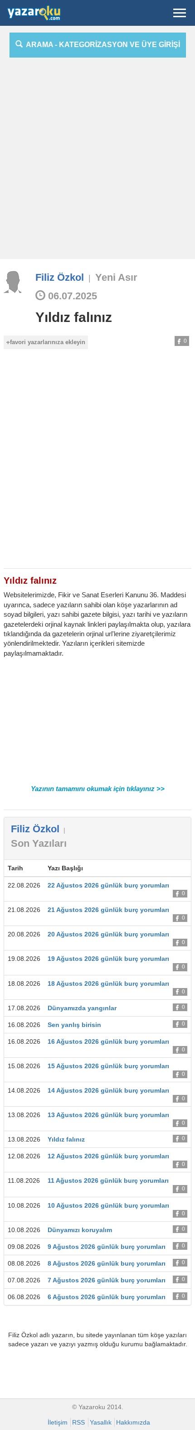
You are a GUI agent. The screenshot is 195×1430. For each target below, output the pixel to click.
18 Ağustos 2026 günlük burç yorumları (108, 983)
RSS (78, 1422)
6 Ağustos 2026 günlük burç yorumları (107, 1296)
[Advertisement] (97, 161)
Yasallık (101, 1422)
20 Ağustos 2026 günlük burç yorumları (108, 934)
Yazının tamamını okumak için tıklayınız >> (98, 788)
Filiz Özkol (59, 277)
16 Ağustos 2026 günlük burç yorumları (108, 1041)
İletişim (58, 1422)
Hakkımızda (133, 1422)
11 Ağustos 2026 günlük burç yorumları (108, 1180)
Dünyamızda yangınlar (82, 1008)
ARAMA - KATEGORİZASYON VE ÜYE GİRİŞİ (101, 44)
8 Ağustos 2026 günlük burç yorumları (107, 1263)
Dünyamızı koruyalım (80, 1229)
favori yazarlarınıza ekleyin (47, 342)
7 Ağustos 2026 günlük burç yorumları (107, 1280)
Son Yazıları (39, 843)
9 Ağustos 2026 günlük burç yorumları (107, 1246)
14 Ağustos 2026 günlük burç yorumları (108, 1090)
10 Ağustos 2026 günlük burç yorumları (108, 1205)
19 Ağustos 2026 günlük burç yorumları (108, 958)
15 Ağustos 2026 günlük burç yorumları (108, 1066)
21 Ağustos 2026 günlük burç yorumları (108, 909)
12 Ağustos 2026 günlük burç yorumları (108, 1156)
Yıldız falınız (73, 317)
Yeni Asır (116, 277)
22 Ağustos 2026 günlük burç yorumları (108, 885)
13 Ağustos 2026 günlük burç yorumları (108, 1114)
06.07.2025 (71, 296)
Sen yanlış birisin (74, 1024)
